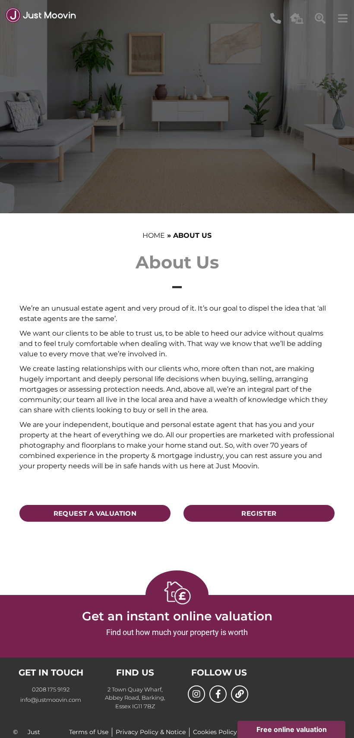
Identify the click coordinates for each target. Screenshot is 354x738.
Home (153, 235)
